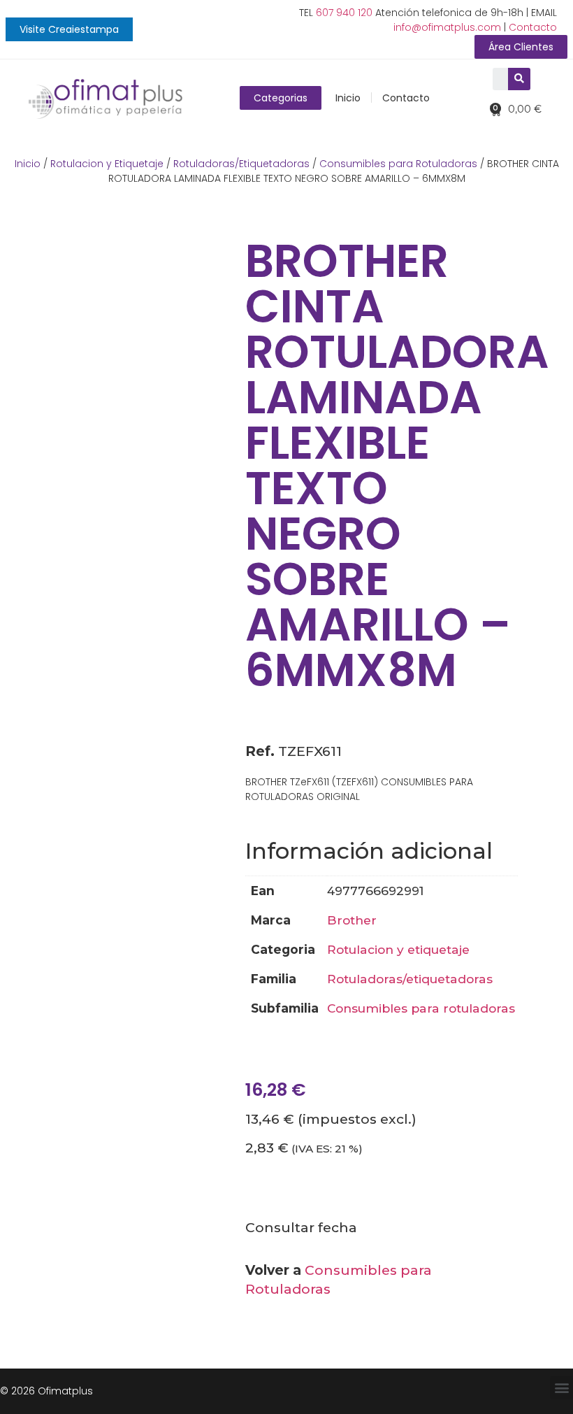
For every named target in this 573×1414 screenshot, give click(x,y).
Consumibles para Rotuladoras (398, 164)
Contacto (533, 27)
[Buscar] (519, 79)
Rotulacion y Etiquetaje (107, 164)
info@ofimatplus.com (447, 27)
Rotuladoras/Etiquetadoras (241, 164)
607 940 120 (344, 13)
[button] (69, 29)
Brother (352, 920)
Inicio (348, 98)
